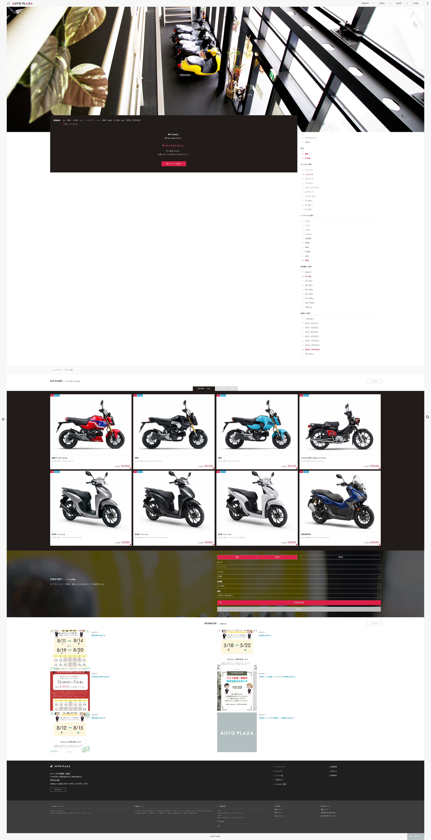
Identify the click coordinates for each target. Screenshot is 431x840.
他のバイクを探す (173, 164)
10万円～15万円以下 (312, 341)
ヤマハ (307, 225)
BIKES (382, 3)
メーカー (220, 572)
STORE (416, 3)
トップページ (57, 370)
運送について (324, 809)
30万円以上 (309, 354)
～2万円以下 (309, 319)
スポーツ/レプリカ (312, 187)
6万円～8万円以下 (311, 332)
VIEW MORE (374, 381)
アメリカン (309, 183)
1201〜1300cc (309, 303)
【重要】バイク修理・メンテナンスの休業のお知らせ (277, 677)
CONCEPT (365, 3)
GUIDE (399, 3)
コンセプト (279, 771)
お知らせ (333, 771)
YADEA (307, 247)
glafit (307, 256)
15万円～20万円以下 (312, 345)
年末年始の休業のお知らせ (101, 677)
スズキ (307, 230)
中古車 (307, 158)
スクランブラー (311, 196)
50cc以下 (308, 272)
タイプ (219, 562)
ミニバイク (309, 174)
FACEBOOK (333, 776)
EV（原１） (309, 205)
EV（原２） (309, 209)
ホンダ (307, 221)
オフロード (309, 192)
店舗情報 (333, 767)
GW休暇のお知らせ (265, 635)
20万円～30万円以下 (312, 350)
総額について (278, 809)
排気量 (219, 582)
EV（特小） (309, 201)
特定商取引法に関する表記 (328, 812)
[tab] (204, 388)
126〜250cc (309, 285)
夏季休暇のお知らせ (98, 635)
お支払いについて (279, 816)
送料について (278, 812)
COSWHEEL (308, 239)
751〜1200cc (309, 298)
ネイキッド (309, 179)
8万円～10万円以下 (312, 336)
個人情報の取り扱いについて (328, 816)
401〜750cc (309, 294)
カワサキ (308, 234)
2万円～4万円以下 (311, 323)
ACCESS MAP (58, 789)
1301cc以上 (308, 307)
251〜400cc (309, 290)
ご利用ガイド (280, 780)
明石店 (307, 142)
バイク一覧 (279, 776)
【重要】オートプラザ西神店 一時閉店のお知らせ (276, 718)
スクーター (309, 170)
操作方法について (326, 806)
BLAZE (307, 260)
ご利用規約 (278, 806)
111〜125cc (308, 281)
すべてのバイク (311, 138)
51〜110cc (308, 277)
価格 (218, 591)
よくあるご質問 (280, 784)
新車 (306, 154)
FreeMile (307, 252)
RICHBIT (307, 243)
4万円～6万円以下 (312, 328)
